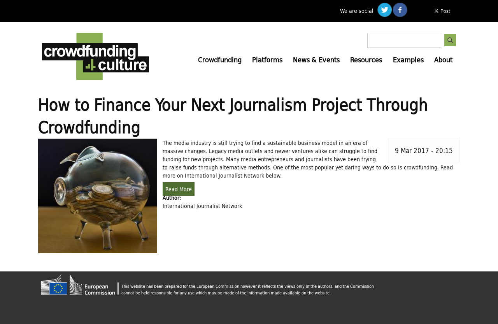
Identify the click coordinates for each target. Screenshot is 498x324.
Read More (178, 189)
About (443, 59)
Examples (408, 59)
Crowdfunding (220, 59)
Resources (366, 59)
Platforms (267, 59)
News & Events (316, 59)
